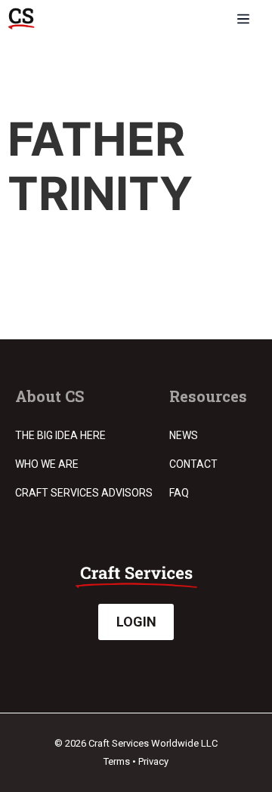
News (183, 435)
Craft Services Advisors (84, 493)
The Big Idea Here (60, 435)
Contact (193, 464)
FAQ (179, 493)
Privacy (153, 761)
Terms (117, 761)
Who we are (47, 464)
